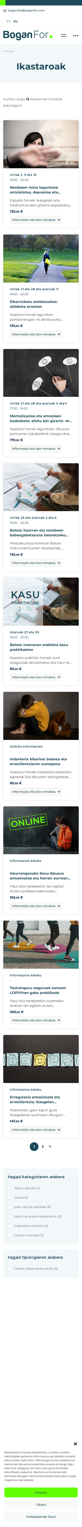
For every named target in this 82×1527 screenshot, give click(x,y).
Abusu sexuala (27, 1188)
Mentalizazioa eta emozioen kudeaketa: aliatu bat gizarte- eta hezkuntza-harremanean (40, 421)
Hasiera (8, 51)
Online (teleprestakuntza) (36, 1269)
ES (8, 21)
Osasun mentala (29, 1235)
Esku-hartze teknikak (32, 1207)
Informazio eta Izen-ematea (34, 220)
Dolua (21, 1197)
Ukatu (41, 1504)
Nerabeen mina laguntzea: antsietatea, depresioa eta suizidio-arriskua (34, 192)
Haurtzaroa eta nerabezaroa (37, 1216)
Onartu (41, 1492)
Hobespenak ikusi (41, 1516)
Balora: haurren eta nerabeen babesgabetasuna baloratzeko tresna (37, 535)
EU (16, 21)
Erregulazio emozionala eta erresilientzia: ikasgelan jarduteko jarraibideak (35, 1102)
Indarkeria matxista (31, 1226)
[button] (75, 1444)
